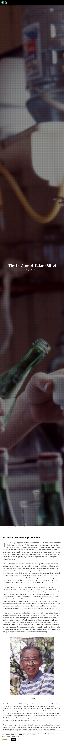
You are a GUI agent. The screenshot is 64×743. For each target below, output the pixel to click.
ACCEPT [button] (13, 739)
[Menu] (61, 2)
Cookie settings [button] (6, 739)
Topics (32, 259)
